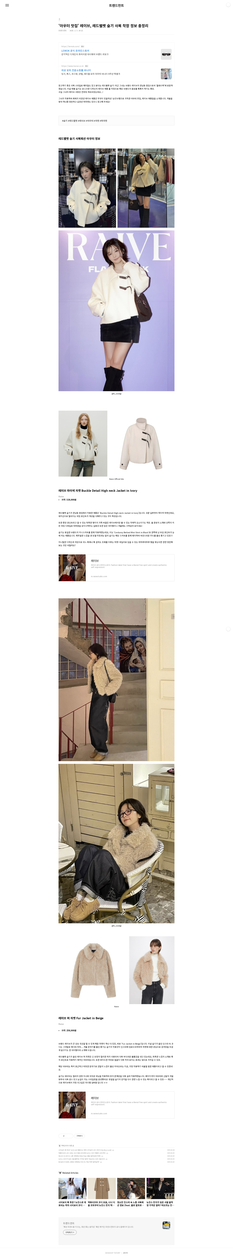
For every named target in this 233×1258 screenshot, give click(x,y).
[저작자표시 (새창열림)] (86, 1136)
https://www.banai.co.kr (72, 66)
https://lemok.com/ (70, 46)
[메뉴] (7, 5)
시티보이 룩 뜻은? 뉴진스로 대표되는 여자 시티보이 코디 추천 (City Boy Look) (85, 1150)
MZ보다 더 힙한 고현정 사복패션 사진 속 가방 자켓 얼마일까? (79, 1162)
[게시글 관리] (70, 1136)
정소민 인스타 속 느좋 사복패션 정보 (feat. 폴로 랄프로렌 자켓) (80, 1156)
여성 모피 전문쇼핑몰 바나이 (76, 70)
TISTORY (117, 1253)
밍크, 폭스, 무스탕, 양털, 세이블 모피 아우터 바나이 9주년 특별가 (90, 73)
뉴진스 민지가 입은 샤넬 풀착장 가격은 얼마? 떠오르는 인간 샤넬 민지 (82, 1159)
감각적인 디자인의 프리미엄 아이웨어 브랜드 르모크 (85, 54)
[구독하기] (228, 629)
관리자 (125, 1253)
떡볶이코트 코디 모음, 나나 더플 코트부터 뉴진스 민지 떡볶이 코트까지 (82, 1153)
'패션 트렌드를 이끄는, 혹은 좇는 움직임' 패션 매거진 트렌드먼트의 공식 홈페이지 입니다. (98, 1226)
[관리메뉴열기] (228, 5)
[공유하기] (66, 1136)
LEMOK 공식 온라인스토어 (75, 50)
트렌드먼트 (116, 5)
